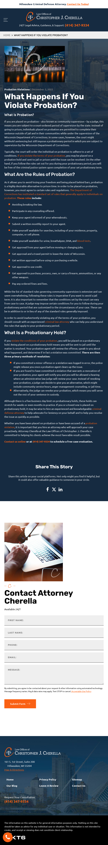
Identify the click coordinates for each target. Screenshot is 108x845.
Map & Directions (14, 769)
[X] (54, 489)
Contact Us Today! (78, 4)
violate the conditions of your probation (34, 340)
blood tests (83, 240)
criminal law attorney (57, 321)
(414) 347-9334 (77, 25)
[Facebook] (47, 489)
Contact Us (78, 785)
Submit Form (17, 703)
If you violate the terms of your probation (41, 155)
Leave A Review (48, 785)
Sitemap (77, 779)
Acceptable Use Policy (81, 691)
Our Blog (11, 785)
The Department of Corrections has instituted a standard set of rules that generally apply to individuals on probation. (53, 194)
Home (6, 35)
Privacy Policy (47, 779)
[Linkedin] (60, 489)
